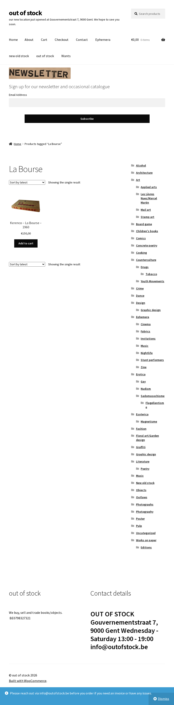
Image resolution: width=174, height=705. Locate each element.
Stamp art (147, 217)
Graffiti (141, 447)
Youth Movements (152, 281)
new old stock (19, 56)
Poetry (145, 469)
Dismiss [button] (163, 699)
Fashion (141, 429)
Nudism (146, 389)
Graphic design (151, 310)
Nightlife (147, 353)
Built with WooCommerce (27, 681)
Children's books (147, 231)
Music (144, 346)
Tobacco (151, 274)
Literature (142, 461)
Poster (140, 518)
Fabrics (145, 331)
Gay (143, 381)
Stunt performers (152, 360)
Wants (66, 56)
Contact (82, 39)
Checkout (62, 39)
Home (13, 39)
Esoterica (142, 414)
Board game (144, 224)
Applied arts (149, 187)
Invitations (148, 338)
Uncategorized (146, 533)
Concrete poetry (146, 245)
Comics (141, 238)
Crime (140, 288)
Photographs (144, 504)
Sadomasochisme (152, 396)
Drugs (145, 267)
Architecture (144, 173)
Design (140, 303)
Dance (140, 295)
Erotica (141, 374)
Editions (146, 547)
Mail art (146, 210)
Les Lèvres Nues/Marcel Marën (149, 198)
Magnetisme (149, 421)
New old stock (145, 483)
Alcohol (141, 165)
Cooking (141, 253)
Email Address (18, 95)
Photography (144, 512)
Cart (44, 39)
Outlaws (141, 497)
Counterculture (146, 260)
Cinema (146, 324)
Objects (141, 490)
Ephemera (102, 39)
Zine (143, 367)
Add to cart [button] (25, 243)
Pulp (139, 526)
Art (138, 180)
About (29, 39)
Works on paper (146, 540)
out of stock (25, 13)
